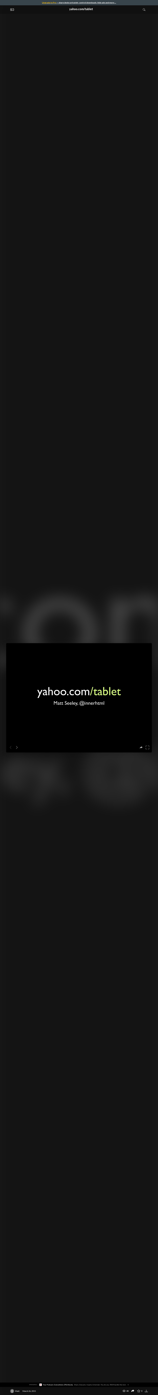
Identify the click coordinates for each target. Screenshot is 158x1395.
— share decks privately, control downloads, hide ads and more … (79, 2)
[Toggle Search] (144, 9)
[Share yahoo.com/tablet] (133, 1391)
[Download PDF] (146, 1391)
